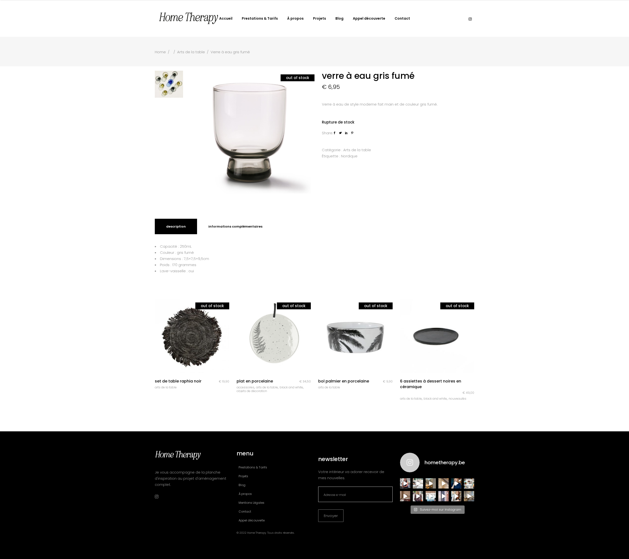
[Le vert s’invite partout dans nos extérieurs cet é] (456, 483)
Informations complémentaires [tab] (235, 226)
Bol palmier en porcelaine (343, 381)
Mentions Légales (251, 503)
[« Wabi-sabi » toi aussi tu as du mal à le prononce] (456, 496)
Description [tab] (176, 226)
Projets (243, 476)
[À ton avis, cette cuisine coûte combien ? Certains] (431, 496)
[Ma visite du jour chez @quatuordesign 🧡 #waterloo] (431, 483)
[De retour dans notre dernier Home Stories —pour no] (469, 496)
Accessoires (245, 387)
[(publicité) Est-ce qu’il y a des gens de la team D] (418, 496)
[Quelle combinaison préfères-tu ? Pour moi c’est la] (405, 496)
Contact (245, 511)
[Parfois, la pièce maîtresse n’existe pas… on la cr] (443, 496)
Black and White (291, 387)
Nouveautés (457, 398)
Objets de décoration (252, 391)
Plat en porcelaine (255, 381)
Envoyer (331, 515)
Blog (242, 485)
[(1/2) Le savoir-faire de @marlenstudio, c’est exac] (418, 483)
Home (160, 52)
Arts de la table (191, 52)
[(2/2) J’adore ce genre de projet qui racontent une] (405, 483)
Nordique (349, 156)
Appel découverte (252, 520)
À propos (245, 494)
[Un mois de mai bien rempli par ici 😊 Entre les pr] (469, 483)
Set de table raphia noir (178, 381)
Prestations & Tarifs (253, 467)
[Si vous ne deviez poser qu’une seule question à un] (443, 483)
